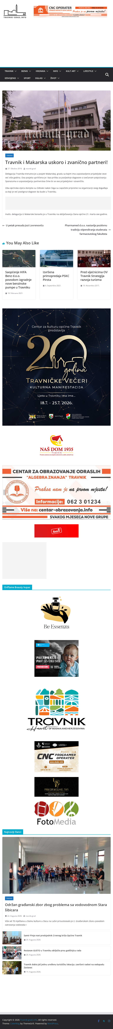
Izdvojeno (10, 78)
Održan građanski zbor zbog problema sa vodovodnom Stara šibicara (56, 907)
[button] (15, 71)
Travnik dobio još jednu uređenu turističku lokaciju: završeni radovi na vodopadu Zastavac (64, 966)
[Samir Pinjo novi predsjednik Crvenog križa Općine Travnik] (11, 937)
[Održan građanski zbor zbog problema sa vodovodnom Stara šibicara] (56, 865)
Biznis (24, 71)
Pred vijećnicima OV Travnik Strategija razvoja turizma (94, 276)
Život (53, 78)
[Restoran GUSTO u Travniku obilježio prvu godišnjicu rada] (11, 952)
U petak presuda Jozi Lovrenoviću (25, 225)
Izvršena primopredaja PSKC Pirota (56, 276)
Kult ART (70, 71)
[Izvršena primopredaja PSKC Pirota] (56, 252)
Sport (27, 78)
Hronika (40, 71)
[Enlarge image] (106, 312)
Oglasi (39, 78)
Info (55, 71)
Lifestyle (88, 71)
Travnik (9, 71)
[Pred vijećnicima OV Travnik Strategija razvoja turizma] (94, 252)
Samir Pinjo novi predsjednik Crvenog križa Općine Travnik (53, 935)
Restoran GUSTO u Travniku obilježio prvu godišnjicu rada (52, 950)
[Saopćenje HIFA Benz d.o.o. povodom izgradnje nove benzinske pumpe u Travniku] (18, 252)
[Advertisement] (56, 45)
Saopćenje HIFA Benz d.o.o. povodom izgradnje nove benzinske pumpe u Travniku (18, 279)
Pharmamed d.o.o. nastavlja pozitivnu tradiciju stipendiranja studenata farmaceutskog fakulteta (86, 230)
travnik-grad (31, 168)
